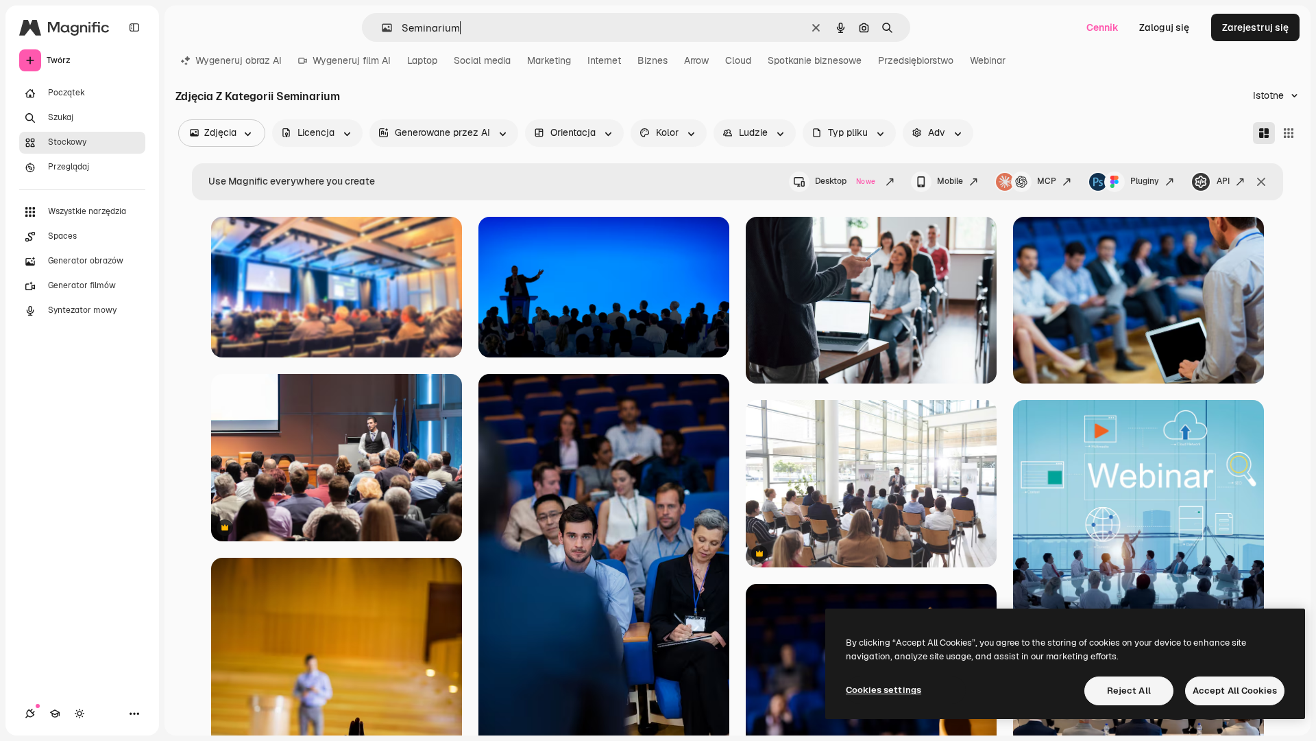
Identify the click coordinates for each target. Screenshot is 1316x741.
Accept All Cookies (1235, 690)
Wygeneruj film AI (352, 60)
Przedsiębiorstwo (915, 60)
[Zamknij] (1261, 181)
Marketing (549, 60)
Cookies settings (883, 690)
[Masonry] (1264, 133)
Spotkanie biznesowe (815, 60)
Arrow (696, 60)
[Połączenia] (30, 714)
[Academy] (55, 714)
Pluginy (1144, 181)
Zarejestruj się (1255, 27)
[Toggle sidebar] (134, 27)
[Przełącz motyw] (79, 714)
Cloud (738, 60)
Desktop (845, 181)
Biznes (652, 60)
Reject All (1129, 690)
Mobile (950, 181)
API (1223, 181)
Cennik (1102, 27)
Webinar (988, 60)
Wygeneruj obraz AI (238, 60)
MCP (1046, 181)
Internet (604, 60)
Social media (482, 60)
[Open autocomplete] (381, 28)
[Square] (1289, 133)
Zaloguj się (1164, 27)
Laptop (422, 60)
